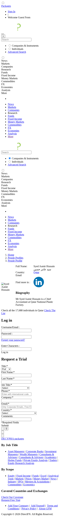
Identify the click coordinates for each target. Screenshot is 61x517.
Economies (13, 130)
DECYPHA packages (12, 438)
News (11, 104)
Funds (11, 116)
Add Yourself (38, 505)
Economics (29, 484)
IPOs (20, 481)
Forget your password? (13, 340)
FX (9, 127)
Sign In (11, 11)
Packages (6, 6)
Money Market (41, 478)
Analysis (12, 133)
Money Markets (16, 121)
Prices (28, 478)
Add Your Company (18, 505)
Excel (43, 475)
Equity (11, 475)
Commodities (14, 124)
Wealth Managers (29, 454)
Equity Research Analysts (21, 463)
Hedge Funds (15, 460)
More (10, 136)
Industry (12, 481)
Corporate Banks (34, 451)
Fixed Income (15, 118)
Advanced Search (17, 51)
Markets (12, 107)
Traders (53, 460)
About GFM (45, 508)
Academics (50, 457)
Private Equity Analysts (35, 460)
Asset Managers (16, 451)
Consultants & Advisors (31, 457)
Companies (13, 110)
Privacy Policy (28, 508)
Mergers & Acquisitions (37, 481)
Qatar (36, 272)
